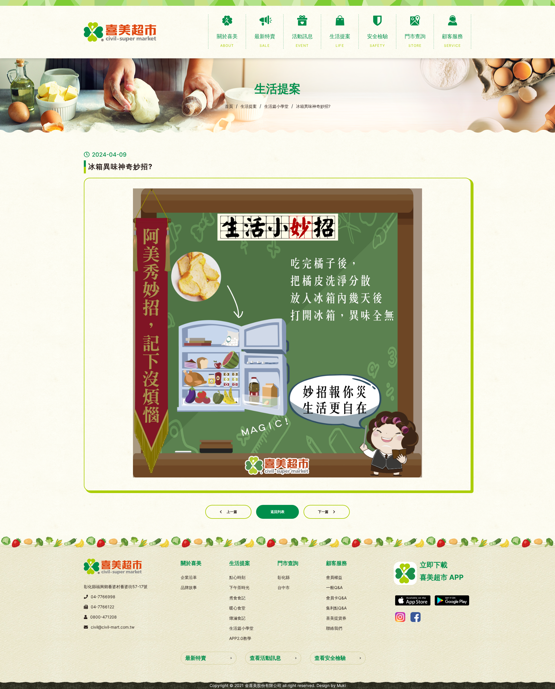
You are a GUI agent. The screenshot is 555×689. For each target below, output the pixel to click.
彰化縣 (284, 577)
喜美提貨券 (336, 618)
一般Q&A (334, 587)
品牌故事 (189, 587)
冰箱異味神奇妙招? (313, 106)
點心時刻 (237, 577)
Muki (341, 685)
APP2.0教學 (240, 638)
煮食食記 (237, 597)
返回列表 (277, 512)
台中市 (284, 587)
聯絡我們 (334, 628)
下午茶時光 (239, 587)
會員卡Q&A (336, 597)
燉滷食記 (237, 618)
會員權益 (334, 577)
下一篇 (323, 512)
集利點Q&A (336, 607)
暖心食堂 (237, 607)
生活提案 (248, 106)
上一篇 (232, 512)
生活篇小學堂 (276, 106)
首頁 (229, 106)
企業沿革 (189, 577)
